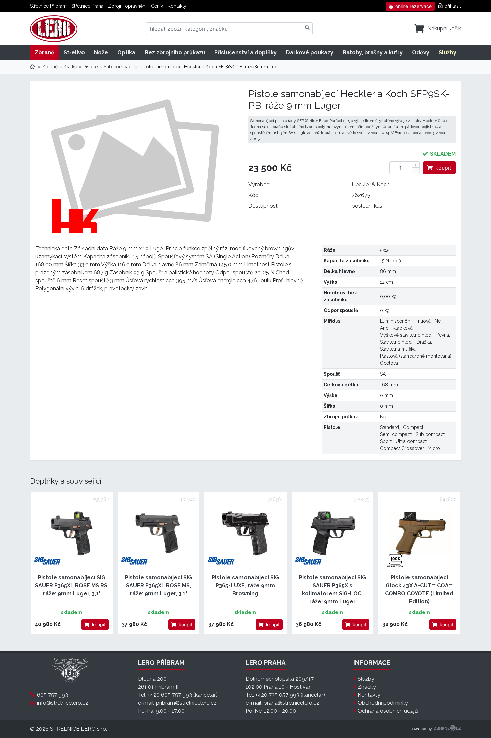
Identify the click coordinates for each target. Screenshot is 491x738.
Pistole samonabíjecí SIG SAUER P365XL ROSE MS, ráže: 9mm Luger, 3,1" (158, 585)
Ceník (157, 6)
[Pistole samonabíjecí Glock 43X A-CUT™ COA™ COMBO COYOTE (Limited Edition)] (419, 533)
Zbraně (44, 52)
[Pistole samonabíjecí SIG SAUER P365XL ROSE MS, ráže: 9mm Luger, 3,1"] (158, 533)
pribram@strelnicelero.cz (186, 703)
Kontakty (177, 6)
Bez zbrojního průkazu (175, 52)
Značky (367, 687)
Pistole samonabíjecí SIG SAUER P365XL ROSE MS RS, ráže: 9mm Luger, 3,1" (72, 585)
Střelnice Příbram (48, 6)
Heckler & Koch (371, 184)
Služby (447, 52)
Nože (101, 52)
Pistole (90, 66)
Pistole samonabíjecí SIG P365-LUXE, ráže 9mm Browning (245, 585)
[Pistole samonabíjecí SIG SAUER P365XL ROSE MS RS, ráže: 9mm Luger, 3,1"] (72, 533)
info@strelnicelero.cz (62, 703)
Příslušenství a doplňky (245, 52)
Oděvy (420, 52)
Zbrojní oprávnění (127, 6)
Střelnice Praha (87, 6)
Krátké (70, 66)
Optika (126, 52)
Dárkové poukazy (309, 52)
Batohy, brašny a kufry (373, 52)
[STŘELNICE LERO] (53, 28)
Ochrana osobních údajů (388, 711)
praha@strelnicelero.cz (291, 703)
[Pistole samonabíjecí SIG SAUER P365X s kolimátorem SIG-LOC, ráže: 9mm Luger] (332, 533)
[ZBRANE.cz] (447, 729)
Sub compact (118, 66)
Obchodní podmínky (383, 703)
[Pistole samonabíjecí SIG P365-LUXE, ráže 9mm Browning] (245, 533)
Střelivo (74, 52)
